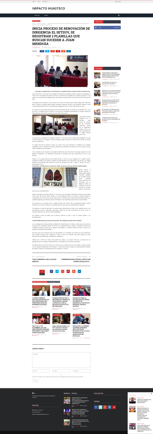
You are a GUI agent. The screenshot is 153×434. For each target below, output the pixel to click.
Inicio (34, 1)
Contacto (44, 1)
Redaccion (37, 47)
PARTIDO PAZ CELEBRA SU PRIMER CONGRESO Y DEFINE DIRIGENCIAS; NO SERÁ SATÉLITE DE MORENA (80, 412)
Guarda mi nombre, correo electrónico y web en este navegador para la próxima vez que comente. (57, 376)
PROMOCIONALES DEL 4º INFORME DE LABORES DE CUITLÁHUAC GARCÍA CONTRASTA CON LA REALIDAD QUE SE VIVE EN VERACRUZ (61, 302)
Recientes (67, 393)
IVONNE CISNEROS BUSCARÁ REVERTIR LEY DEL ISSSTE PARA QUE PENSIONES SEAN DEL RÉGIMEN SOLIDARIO (40, 301)
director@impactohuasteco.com (41, 414)
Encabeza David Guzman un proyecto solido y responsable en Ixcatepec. (111, 119)
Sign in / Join (118, 1)
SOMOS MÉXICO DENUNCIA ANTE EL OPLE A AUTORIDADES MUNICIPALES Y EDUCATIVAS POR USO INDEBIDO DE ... (111, 75)
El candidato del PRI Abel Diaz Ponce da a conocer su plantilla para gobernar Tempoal (110, 111)
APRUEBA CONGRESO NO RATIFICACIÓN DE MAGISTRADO (144, 401)
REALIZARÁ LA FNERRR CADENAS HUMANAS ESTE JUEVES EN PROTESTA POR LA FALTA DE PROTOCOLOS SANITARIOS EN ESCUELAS (81, 331)
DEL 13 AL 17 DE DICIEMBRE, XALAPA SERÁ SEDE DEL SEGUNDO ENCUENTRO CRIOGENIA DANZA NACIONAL (40, 329)
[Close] (151, 393)
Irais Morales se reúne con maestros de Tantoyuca (109, 83)
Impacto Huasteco (48, 8)
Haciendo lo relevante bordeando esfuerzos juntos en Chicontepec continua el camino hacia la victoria (111, 93)
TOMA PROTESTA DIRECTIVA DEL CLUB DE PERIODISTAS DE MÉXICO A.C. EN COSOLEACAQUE (80, 422)
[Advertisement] (107, 53)
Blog (39, 1)
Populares (98, 68)
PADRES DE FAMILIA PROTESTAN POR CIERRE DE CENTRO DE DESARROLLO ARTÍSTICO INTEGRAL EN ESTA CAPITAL (81, 302)
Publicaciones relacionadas (40, 282)
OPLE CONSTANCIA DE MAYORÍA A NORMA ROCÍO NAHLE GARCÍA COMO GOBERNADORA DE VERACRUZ (144, 428)
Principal (37, 15)
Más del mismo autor (53, 282)
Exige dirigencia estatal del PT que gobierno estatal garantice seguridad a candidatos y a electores (110, 102)
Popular (74, 393)
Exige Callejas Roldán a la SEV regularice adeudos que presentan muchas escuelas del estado (60, 328)
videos (46, 15)
